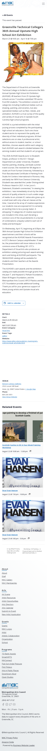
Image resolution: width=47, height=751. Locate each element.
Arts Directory (7, 604)
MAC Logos (7, 629)
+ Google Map (30, 389)
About (4, 573)
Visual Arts (6, 330)
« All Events (7, 15)
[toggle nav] (43, 3)
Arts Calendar (7, 608)
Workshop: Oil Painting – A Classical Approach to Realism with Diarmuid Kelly (32, 551)
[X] (10, 704)
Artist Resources (9, 598)
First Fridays (7, 667)
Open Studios (7, 677)
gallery (4, 336)
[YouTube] (14, 704)
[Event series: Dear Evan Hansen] (29, 494)
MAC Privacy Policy (10, 738)
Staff (4, 576)
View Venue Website (9, 397)
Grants (4, 626)
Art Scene (6, 594)
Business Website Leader (24, 745)
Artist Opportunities (10, 601)
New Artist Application (11, 614)
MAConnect (7, 660)
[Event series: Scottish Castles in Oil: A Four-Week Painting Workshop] (30, 451)
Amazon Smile (8, 742)
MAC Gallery (7, 580)
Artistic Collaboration (11, 636)
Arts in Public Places (10, 671)
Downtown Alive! (9, 674)
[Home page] (7, 4)
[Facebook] (3, 704)
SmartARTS (7, 657)
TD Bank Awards (9, 654)
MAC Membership (9, 583)
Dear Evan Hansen (10, 490)
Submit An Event (9, 611)
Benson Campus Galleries (11, 384)
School (5, 642)
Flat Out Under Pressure (12, 664)
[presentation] (22, 427)
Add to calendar (14, 303)
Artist (4, 632)
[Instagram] (6, 704)
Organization (7, 639)
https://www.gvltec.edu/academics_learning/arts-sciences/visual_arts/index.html (20, 342)
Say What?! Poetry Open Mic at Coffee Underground (13, 551)
